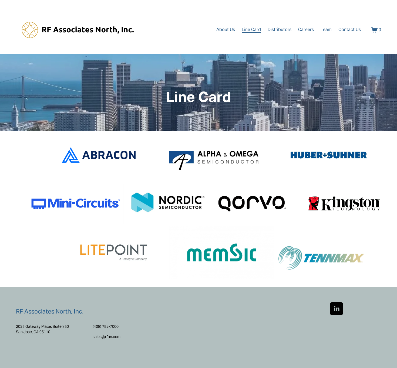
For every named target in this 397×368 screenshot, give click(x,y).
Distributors (279, 29)
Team (326, 29)
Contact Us (349, 29)
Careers (306, 29)
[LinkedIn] (336, 308)
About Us (225, 29)
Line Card (251, 29)
